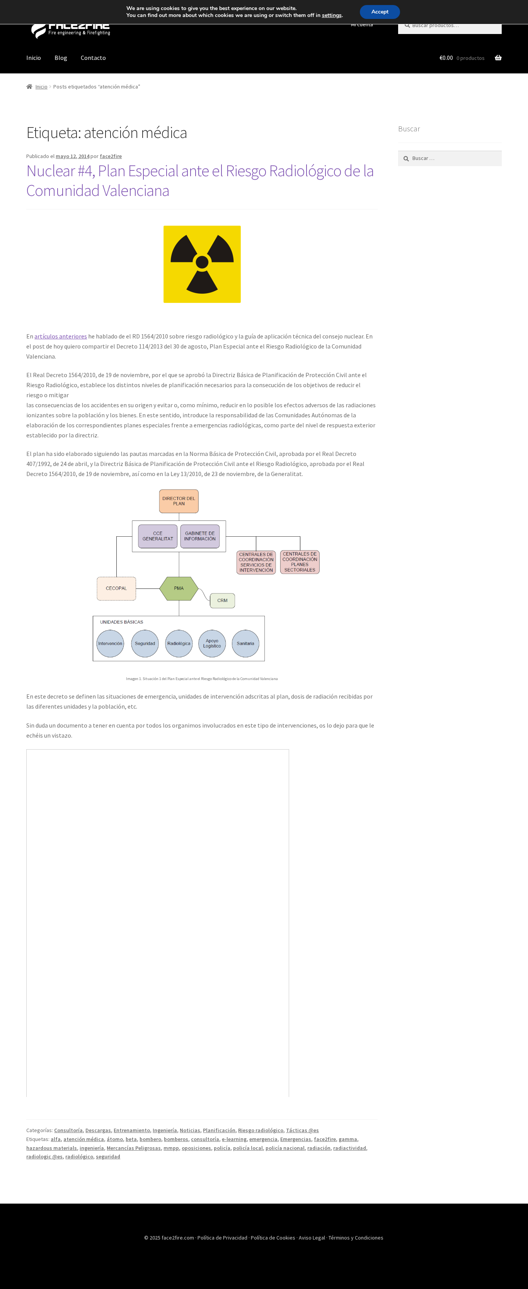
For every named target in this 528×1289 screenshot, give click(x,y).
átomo (115, 1139)
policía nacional (285, 1147)
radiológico (79, 1156)
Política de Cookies (273, 1237)
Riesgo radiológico (260, 1130)
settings (332, 15)
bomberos (176, 1139)
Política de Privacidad (223, 1237)
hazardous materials (51, 1147)
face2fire (111, 156)
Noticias (190, 1130)
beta (131, 1139)
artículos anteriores (60, 336)
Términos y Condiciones (356, 1237)
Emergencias (295, 1139)
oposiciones (196, 1147)
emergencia (263, 1139)
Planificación (219, 1130)
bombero (150, 1139)
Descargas (98, 1130)
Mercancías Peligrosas (134, 1147)
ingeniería (92, 1147)
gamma (348, 1139)
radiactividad (349, 1147)
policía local (248, 1147)
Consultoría (68, 1130)
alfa (56, 1139)
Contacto (93, 57)
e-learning (234, 1139)
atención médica (83, 1139)
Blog (61, 57)
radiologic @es (44, 1156)
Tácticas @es (302, 1130)
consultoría (205, 1139)
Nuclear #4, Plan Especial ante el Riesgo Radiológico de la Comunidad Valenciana (200, 180)
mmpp (171, 1147)
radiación (318, 1147)
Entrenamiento (132, 1130)
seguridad (108, 1156)
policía (222, 1147)
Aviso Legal (312, 1237)
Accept (379, 11)
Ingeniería (165, 1130)
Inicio (33, 57)
